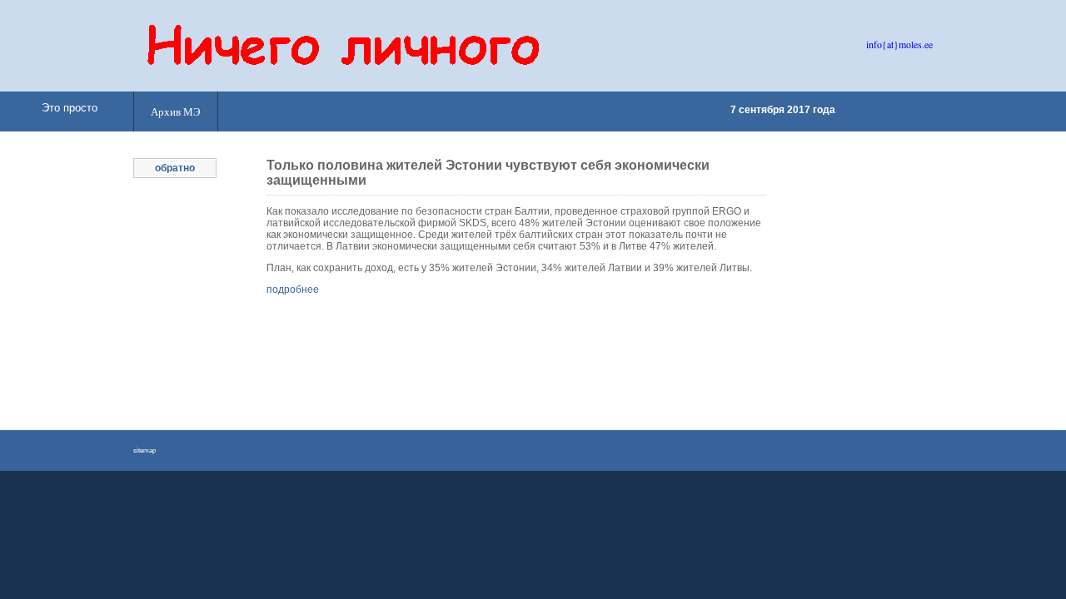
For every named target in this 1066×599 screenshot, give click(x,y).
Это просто (69, 107)
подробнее (292, 289)
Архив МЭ (176, 111)
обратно (175, 168)
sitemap (144, 450)
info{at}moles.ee (899, 44)
